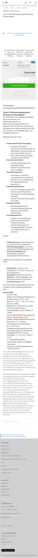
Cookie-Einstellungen (7, 555)
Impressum (4, 446)
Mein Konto (4, 483)
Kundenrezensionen (11, 421)
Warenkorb (4, 486)
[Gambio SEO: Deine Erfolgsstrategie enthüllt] (13, 436)
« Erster (6, 8)
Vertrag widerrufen (8, 550)
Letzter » (25, 8)
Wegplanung (5, 452)
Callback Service (6, 472)
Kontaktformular (6, 517)
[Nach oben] (33, 555)
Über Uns (4, 466)
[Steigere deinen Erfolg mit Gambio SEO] (12, 435)
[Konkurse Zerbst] (4, 2)
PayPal (3, 539)
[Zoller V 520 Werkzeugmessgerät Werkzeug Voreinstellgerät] (19, 34)
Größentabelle (5, 489)
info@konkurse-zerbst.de (12, 513)
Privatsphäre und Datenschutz (9, 469)
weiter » (18, 8)
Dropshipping (5, 449)
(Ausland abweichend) (24, 67)
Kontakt (3, 492)
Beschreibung (8, 106)
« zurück (12, 8)
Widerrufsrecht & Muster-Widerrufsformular (13, 459)
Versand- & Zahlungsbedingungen (11, 456)
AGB (2, 462)
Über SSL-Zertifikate (7, 526)
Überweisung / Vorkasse (8, 536)
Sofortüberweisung (6, 542)
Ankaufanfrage (5, 495)
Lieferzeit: (6, 65)
